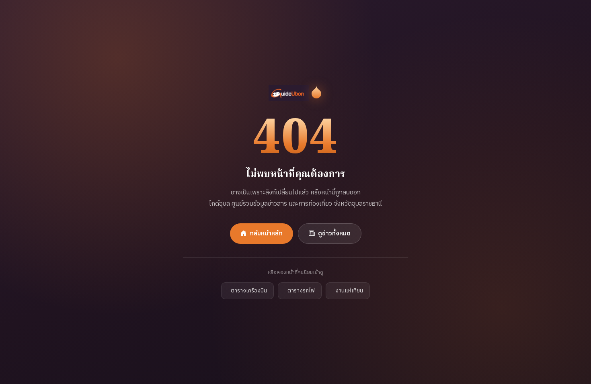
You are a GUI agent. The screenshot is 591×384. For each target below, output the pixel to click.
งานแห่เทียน (349, 290)
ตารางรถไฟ (301, 290)
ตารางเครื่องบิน (249, 290)
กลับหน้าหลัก (266, 234)
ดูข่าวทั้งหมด (334, 234)
